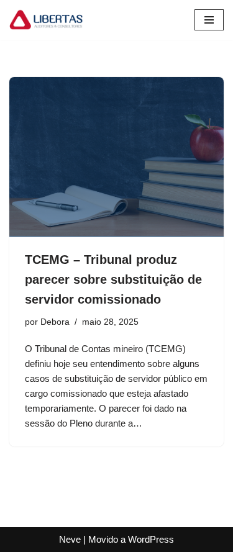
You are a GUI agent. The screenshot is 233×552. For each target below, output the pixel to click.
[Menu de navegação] (209, 19)
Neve (70, 539)
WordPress (151, 539)
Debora (55, 322)
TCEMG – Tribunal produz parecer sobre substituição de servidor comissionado (113, 279)
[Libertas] (46, 20)
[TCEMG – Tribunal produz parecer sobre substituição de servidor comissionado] (116, 157)
